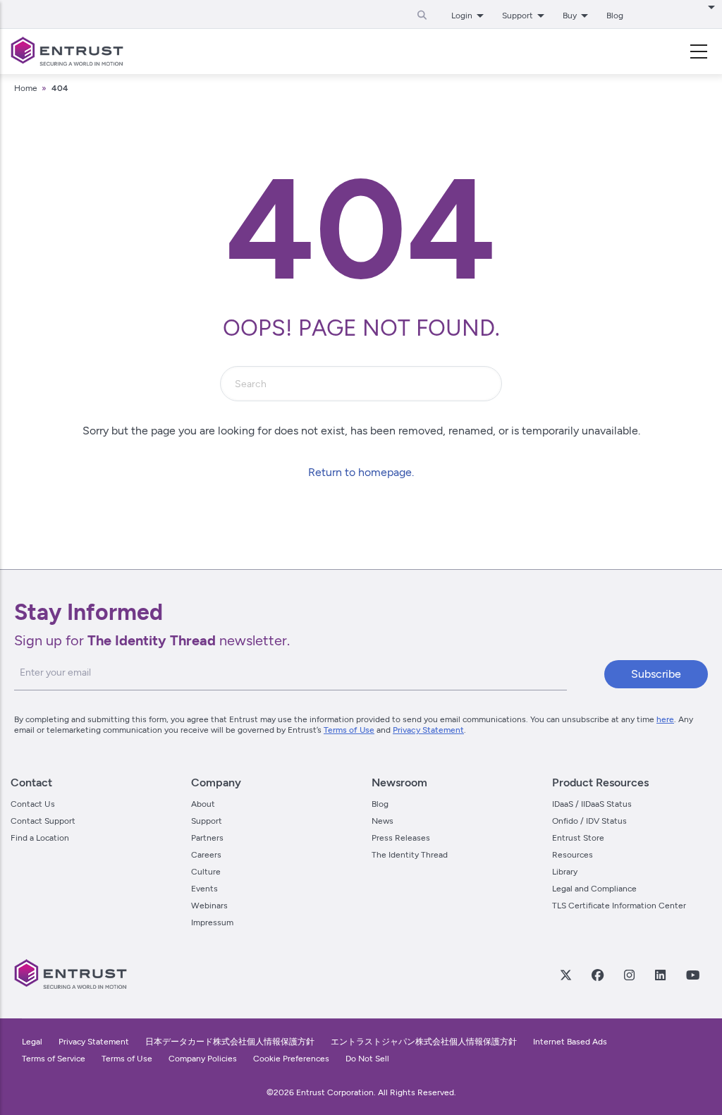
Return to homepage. (361, 472)
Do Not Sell (367, 1059)
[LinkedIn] (659, 974)
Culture (206, 872)
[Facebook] (597, 974)
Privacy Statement (428, 730)
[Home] (67, 51)
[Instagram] (628, 974)
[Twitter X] (565, 974)
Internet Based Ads (570, 1042)
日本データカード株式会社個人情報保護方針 (229, 1042)
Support (206, 821)
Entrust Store (578, 838)
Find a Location (40, 838)
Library (564, 872)
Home (25, 88)
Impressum (212, 922)
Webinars (209, 905)
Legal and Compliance (594, 889)
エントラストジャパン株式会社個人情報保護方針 (424, 1042)
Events (204, 889)
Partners (207, 838)
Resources (572, 855)
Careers (206, 855)
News (382, 821)
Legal (32, 1042)
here (665, 719)
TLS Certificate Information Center (619, 905)
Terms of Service (53, 1059)
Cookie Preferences (291, 1059)
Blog (614, 15)
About (203, 804)
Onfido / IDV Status (589, 821)
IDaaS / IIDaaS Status (592, 804)
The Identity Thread (410, 855)
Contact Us (33, 804)
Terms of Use (349, 730)
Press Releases (401, 838)
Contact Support (43, 821)
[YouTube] (692, 974)
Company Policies (203, 1059)
